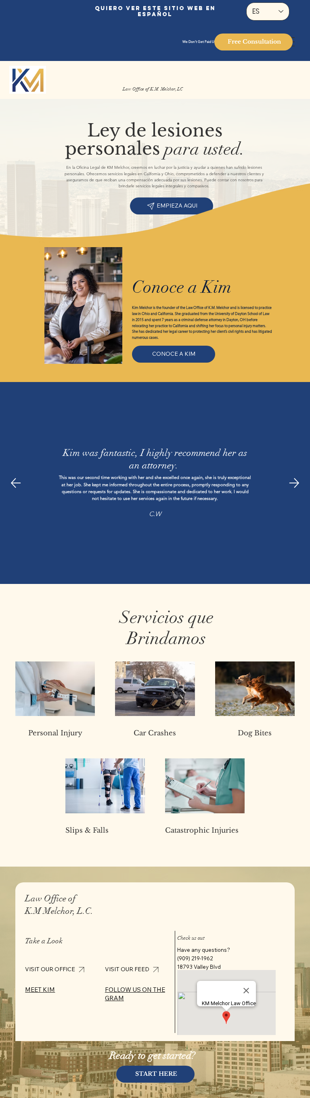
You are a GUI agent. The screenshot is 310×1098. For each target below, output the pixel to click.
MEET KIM (40, 989)
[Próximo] (294, 483)
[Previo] (15, 483)
